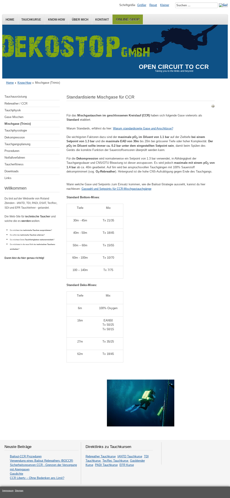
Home (10, 19)
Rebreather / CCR (15, 103)
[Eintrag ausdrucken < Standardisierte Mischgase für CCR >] (213, 107)
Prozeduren (11, 151)
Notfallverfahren (14, 157)
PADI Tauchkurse (106, 465)
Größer (141, 5)
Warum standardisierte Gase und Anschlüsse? (143, 128)
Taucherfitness (14, 164)
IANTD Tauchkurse (129, 456)
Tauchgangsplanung (17, 144)
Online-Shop (127, 19)
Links (7, 178)
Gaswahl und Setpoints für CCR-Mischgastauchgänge (116, 188)
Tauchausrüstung (15, 96)
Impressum (7, 490)
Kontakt (102, 19)
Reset (153, 5)
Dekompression (14, 137)
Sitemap (19, 490)
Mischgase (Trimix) (17, 123)
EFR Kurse (126, 465)
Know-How (56, 19)
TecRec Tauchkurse (115, 460)
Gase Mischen (13, 117)
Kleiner (164, 5)
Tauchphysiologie (15, 130)
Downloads (11, 171)
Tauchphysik (12, 110)
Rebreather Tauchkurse (101, 456)
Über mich (80, 19)
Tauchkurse (31, 19)
